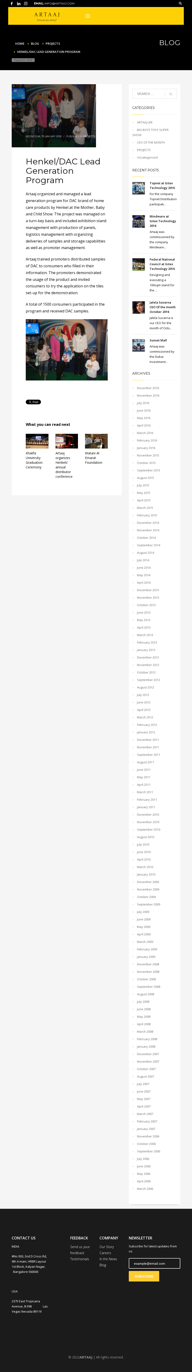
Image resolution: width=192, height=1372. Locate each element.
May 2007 (143, 1099)
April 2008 (144, 1024)
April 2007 (144, 1106)
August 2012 (145, 687)
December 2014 (148, 523)
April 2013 (144, 627)
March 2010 (145, 867)
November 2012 (148, 665)
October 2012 (146, 672)
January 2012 (146, 732)
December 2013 (148, 590)
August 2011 (145, 762)
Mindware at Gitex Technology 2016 (163, 221)
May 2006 (143, 1174)
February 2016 (147, 440)
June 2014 (144, 567)
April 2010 (144, 859)
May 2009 (143, 927)
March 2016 (145, 433)
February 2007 (147, 1121)
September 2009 (148, 904)
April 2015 (144, 500)
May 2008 (143, 1016)
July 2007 (143, 1084)
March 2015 (145, 508)
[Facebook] (11, 3)
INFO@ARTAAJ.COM (59, 3)
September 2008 (148, 987)
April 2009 (144, 934)
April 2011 (144, 784)
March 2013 (145, 635)
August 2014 (145, 552)
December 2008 (148, 964)
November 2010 (148, 822)
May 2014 (143, 575)
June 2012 (144, 702)
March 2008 (145, 1031)
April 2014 (144, 582)
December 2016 (148, 388)
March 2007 (145, 1114)
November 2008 (148, 972)
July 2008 (143, 1001)
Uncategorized (147, 157)
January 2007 (146, 1129)
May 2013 (143, 620)
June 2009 (144, 919)
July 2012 (143, 695)
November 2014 (148, 530)
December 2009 (148, 882)
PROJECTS (89, 136)
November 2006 (148, 1136)
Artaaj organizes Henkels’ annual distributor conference (64, 465)
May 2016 (143, 418)
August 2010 (145, 837)
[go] (171, 94)
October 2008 (146, 979)
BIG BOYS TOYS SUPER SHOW (150, 132)
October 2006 (146, 1144)
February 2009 (147, 949)
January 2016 (146, 448)
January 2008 (146, 1046)
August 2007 (145, 1076)
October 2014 (146, 538)
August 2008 (145, 994)
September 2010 (148, 829)
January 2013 (146, 650)
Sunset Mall (158, 340)
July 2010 (143, 844)
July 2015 (143, 485)
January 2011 (146, 807)
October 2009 (146, 897)
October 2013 (146, 605)
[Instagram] (25, 3)
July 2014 (143, 560)
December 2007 (148, 1054)
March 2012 (145, 717)
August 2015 (145, 478)
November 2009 (148, 889)
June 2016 (144, 410)
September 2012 (148, 680)
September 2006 (148, 1151)
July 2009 (143, 912)
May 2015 (143, 493)
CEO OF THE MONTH (151, 142)
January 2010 (146, 874)
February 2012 (147, 725)
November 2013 (148, 597)
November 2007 (148, 1061)
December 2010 (148, 814)
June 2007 (144, 1091)
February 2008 (147, 1039)
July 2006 (143, 1159)
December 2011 (148, 740)
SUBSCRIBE (144, 1276)
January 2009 (146, 957)
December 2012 (148, 657)
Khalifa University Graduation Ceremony (34, 460)
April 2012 (144, 710)
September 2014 (148, 545)
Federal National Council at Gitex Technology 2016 (162, 264)
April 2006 (144, 1181)
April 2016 (144, 425)
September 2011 (148, 755)
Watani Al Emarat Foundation (93, 458)
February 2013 (147, 642)
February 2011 (147, 799)
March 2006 (145, 1189)
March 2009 (145, 942)
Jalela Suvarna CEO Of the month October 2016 (163, 307)
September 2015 (148, 470)
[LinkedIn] (18, 3)
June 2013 (144, 612)
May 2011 (143, 777)
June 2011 (144, 769)
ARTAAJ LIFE (145, 122)
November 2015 (148, 455)
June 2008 (144, 1009)
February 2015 (147, 515)
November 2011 (148, 747)
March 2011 (145, 792)
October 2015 (146, 463)
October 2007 (146, 1069)
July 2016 (143, 403)
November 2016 (148, 395)
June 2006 (144, 1166)
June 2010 (144, 852)
